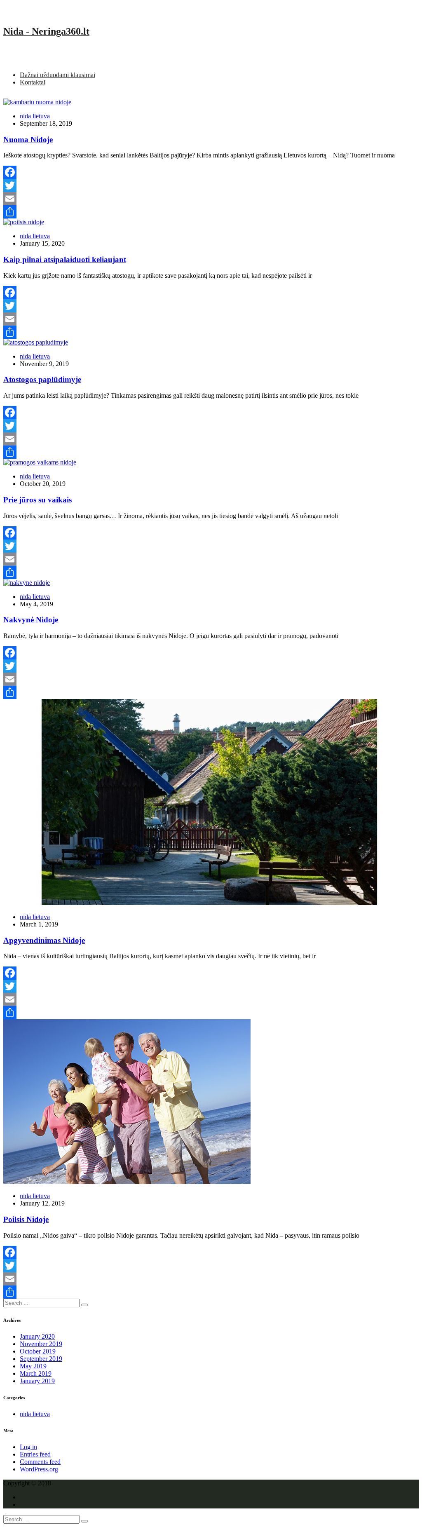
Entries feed (35, 1454)
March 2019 (36, 1373)
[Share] (211, 211)
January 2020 (37, 1336)
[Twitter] (211, 185)
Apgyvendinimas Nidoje (44, 940)
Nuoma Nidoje (28, 139)
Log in (28, 1446)
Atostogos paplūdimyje (42, 379)
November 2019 (41, 1343)
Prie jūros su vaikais (37, 499)
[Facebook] (211, 172)
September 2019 (41, 1358)
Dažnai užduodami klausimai (57, 74)
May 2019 (33, 1366)
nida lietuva (35, 116)
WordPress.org (39, 1469)
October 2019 (38, 1351)
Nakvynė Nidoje (30, 619)
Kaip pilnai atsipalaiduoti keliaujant (64, 259)
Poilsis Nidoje (26, 1219)
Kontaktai (32, 82)
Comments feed (40, 1461)
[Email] (211, 198)
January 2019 (37, 1380)
